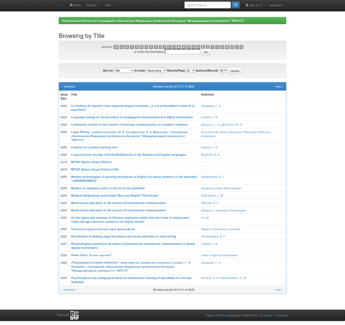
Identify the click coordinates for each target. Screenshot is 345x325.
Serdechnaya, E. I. (212, 177)
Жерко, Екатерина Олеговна (220, 229)
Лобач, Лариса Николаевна (219, 255)
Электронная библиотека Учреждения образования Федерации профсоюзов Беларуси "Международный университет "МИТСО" (153, 21)
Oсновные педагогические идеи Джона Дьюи (103, 229)
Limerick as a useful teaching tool (94, 147)
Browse (92, 5)
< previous (68, 86)
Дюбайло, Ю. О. (232, 124)
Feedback (282, 315)
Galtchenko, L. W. (212, 195)
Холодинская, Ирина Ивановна (221, 132)
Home (76, 5)
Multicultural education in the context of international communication (118, 203)
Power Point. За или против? (91, 255)
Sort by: (108, 70)
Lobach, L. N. (209, 117)
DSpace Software (216, 315)
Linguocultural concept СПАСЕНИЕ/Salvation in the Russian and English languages (128, 155)
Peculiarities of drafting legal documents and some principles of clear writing (123, 236)
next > (279, 86)
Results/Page (176, 70)
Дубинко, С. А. (210, 124)
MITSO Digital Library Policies (91, 162)
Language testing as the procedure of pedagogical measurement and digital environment (132, 117)
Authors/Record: (207, 70)
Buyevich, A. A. (210, 155)
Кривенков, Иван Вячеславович (221, 188)
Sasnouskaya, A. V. (213, 236)
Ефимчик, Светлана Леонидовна (223, 210)
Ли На (205, 218)
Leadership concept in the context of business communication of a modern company (129, 124)
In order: (140, 70)
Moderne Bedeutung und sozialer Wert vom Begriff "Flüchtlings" (115, 195)
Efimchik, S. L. (210, 203)
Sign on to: (256, 5)
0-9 (116, 46)
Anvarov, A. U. (210, 278)
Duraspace (266, 315)
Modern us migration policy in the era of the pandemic (108, 188)
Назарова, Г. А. (211, 106)
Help (108, 5)
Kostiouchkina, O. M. (234, 278)
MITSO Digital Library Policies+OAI (94, 169)
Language (275, 5)
